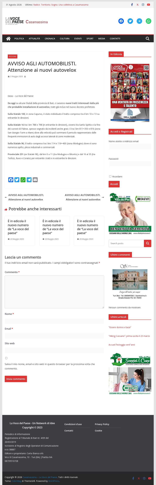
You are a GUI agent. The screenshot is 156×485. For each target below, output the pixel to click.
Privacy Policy (102, 424)
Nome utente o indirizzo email (123, 141)
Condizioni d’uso (73, 424)
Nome (9, 314)
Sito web (10, 343)
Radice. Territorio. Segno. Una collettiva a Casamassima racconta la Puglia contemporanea (60, 6)
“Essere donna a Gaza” (120, 327)
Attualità (34, 38)
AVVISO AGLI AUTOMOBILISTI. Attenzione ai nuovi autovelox (26, 197)
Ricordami (117, 176)
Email (9, 328)
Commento (12, 272)
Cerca (147, 243)
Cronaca (50, 38)
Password (113, 158)
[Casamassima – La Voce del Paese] (8, 38)
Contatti (115, 38)
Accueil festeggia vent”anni (122, 344)
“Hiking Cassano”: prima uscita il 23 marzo (129, 336)
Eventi (78, 38)
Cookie (98, 430)
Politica (19, 38)
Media (101, 38)
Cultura (64, 38)
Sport (90, 38)
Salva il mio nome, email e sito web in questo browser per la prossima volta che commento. (50, 366)
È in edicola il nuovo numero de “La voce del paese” (18, 227)
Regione (12, 56)
